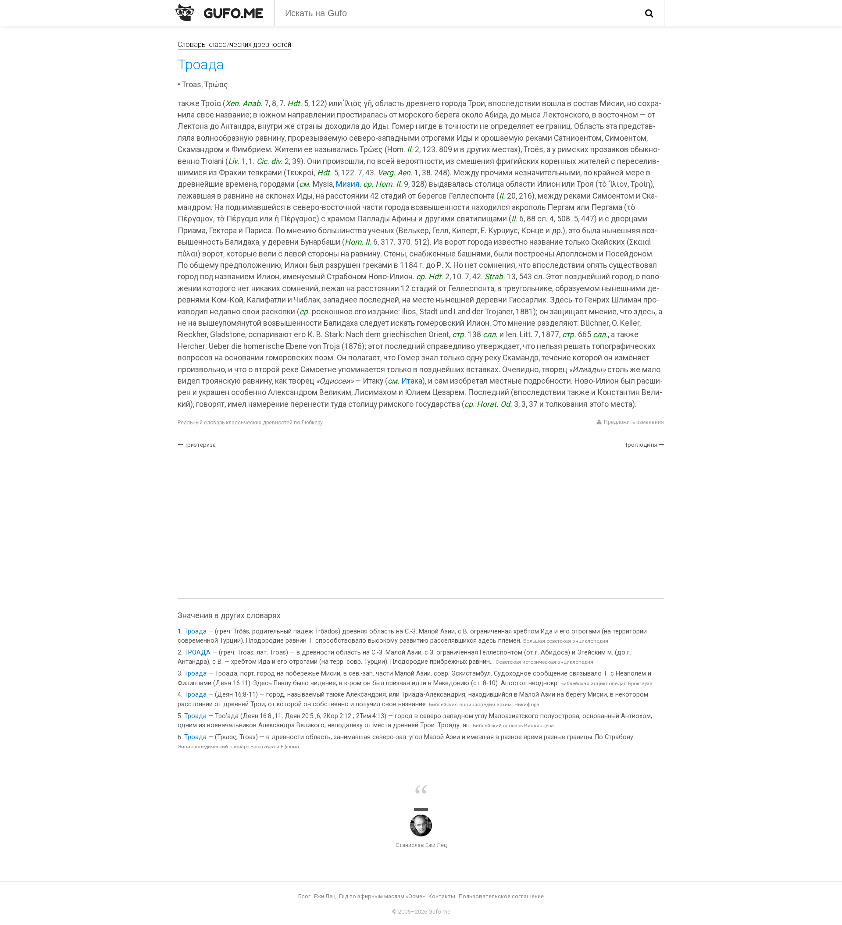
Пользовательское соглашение (501, 896)
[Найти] (649, 13)
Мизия (348, 184)
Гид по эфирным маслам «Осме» (382, 896)
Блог (304, 896)
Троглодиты (641, 444)
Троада (195, 631)
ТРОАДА (197, 652)
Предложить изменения (634, 422)
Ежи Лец (324, 896)
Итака (411, 381)
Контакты (441, 896)
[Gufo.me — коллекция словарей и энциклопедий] (219, 12)
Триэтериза (200, 444)
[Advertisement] (421, 523)
